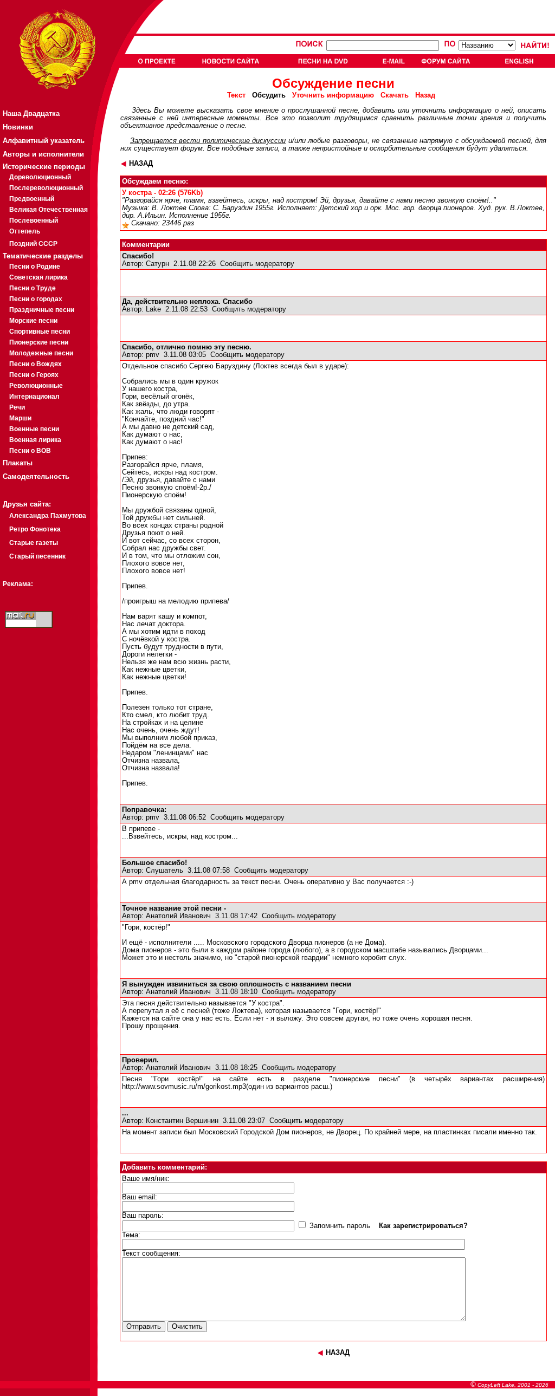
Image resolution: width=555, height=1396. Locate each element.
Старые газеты (33, 543)
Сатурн (157, 264)
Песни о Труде (32, 288)
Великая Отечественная (48, 209)
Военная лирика (35, 440)
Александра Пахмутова (47, 516)
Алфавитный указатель (44, 141)
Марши (20, 418)
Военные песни (34, 429)
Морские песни (33, 320)
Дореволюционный (40, 177)
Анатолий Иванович (178, 916)
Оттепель (24, 231)
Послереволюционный (46, 188)
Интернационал (34, 396)
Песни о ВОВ (30, 450)
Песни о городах (35, 299)
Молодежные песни (41, 353)
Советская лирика (38, 277)
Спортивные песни (39, 331)
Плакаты (18, 463)
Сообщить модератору (257, 264)
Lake (153, 309)
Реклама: (18, 584)
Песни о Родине (34, 266)
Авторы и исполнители (43, 154)
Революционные (36, 385)
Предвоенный (31, 199)
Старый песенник (37, 556)
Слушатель (164, 870)
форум (191, 148)
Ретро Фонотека (35, 529)
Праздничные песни (41, 310)
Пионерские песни (38, 342)
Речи (17, 407)
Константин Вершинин (182, 1121)
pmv (152, 355)
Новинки (18, 127)
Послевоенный (33, 220)
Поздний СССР (33, 244)
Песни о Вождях (35, 364)
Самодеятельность (36, 476)
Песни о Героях (34, 375)
